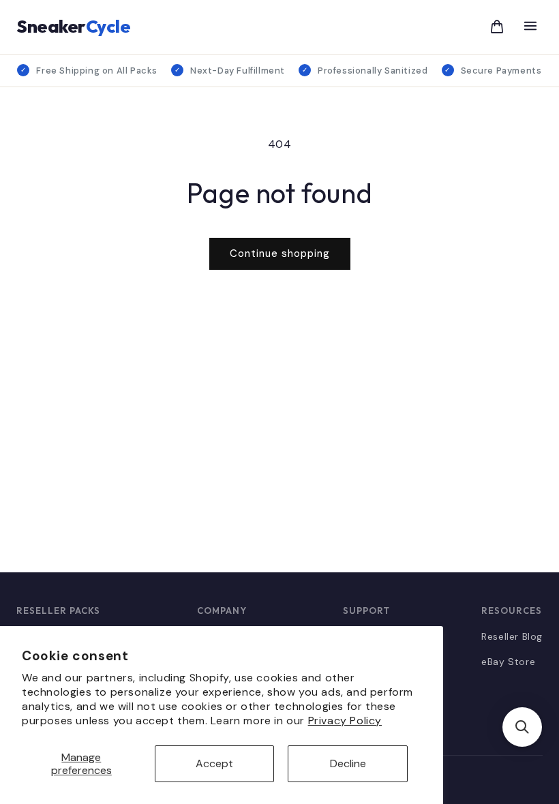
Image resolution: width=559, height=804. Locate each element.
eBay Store (508, 661)
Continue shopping (280, 253)
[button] (522, 727)
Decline (348, 763)
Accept (214, 763)
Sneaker (73, 26)
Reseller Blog (512, 636)
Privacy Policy (345, 720)
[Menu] (530, 27)
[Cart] (496, 26)
